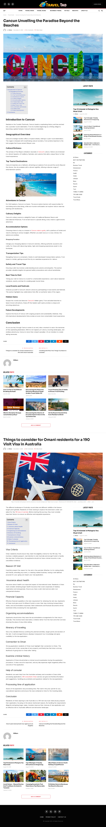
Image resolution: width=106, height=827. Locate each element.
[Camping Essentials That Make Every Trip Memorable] (36, 776)
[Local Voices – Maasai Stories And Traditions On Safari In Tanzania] (13, 776)
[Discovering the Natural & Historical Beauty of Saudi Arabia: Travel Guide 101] (36, 381)
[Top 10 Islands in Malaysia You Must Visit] (88, 98)
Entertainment (77, 168)
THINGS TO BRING (78, 192)
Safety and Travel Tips (18, 103)
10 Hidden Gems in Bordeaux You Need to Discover (58, 785)
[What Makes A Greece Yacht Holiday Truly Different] (58, 755)
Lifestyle (84, 10)
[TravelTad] (53, 4)
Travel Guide (41, 10)
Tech (74, 189)
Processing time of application (18, 541)
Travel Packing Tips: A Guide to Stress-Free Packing (58, 390)
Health (75, 173)
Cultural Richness (17, 93)
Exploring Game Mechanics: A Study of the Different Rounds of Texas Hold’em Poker (92, 135)
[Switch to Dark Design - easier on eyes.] (99, 10)
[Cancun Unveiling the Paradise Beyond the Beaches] (53, 57)
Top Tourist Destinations (19, 95)
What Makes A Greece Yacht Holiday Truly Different (58, 764)
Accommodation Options (19, 100)
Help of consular (13, 539)
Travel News (29, 10)
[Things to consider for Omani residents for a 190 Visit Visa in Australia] (53, 476)
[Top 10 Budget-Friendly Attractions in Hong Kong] (77, 120)
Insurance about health (15, 526)
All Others (75, 157)
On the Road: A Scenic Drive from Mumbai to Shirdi (57, 414)
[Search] (102, 11)
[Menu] (4, 11)
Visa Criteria (11, 522)
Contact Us (62, 817)
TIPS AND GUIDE (77, 194)
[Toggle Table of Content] (24, 87)
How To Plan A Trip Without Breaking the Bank (12, 390)
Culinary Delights (17, 98)
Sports (75, 186)
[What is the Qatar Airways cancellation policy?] (13, 405)
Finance (75, 170)
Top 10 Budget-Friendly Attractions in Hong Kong (91, 118)
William (10, 30)
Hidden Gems (16, 108)
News (74, 181)
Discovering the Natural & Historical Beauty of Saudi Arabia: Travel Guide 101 (34, 391)
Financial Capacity (14, 528)
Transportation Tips (18, 101)
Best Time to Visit (17, 105)
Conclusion (11, 112)
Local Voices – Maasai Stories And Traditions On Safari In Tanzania (13, 786)
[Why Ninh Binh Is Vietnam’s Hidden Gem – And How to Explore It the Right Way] (77, 145)
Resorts (75, 10)
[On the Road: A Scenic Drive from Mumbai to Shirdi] (58, 405)
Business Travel (56, 10)
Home (20, 10)
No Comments (29, 30)
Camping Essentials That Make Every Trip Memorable (35, 785)
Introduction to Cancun (15, 89)
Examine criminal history (15, 537)
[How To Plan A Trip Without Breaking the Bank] (13, 381)
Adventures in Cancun (18, 96)
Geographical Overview (16, 91)
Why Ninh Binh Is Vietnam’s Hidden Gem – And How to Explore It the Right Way (91, 144)
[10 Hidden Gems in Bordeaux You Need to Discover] (58, 776)
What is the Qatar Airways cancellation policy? (12, 414)
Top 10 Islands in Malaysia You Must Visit (86, 110)
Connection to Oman (14, 535)
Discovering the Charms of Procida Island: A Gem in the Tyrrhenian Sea (35, 414)
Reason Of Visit (13, 524)
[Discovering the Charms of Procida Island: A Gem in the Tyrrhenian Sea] (36, 405)
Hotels (66, 10)
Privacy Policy (51, 817)
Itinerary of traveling (14, 533)
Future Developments (18, 110)
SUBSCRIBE (97, 4)
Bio (74, 162)
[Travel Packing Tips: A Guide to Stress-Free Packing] (58, 381)
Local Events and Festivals (19, 106)
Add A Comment (36, 425)
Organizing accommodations (17, 530)
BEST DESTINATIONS (79, 160)
